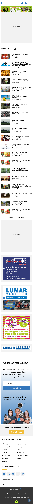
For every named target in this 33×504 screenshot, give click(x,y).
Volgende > (22, 217)
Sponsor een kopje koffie (14, 397)
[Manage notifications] (29, 500)
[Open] (30, 3)
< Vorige (10, 217)
